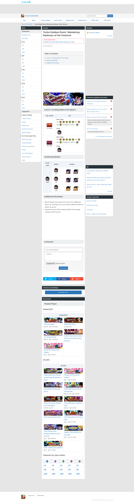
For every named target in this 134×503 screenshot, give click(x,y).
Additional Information (52, 63)
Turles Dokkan (45, 20)
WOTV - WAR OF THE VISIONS (96, 214)
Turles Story (58, 20)
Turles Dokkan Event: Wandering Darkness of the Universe (52, 433)
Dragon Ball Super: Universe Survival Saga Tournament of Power (52, 377)
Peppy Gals (25, 125)
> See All (109, 36)
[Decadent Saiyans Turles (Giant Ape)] (68, 180)
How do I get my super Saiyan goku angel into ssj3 (99, 186)
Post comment (63, 268)
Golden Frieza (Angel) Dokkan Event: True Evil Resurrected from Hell (73, 338)
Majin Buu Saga (26, 139)
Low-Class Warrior (27, 153)
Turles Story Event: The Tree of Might (73, 418)
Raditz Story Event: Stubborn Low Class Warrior (52, 404)
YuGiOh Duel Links (92, 205)
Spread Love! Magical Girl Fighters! (51, 351)
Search (110, 16)
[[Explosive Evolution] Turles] (76, 171)
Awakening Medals (52, 60)
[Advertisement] (67, 9)
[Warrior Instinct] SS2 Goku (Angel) (97, 117)
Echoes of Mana (91, 201)
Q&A (33, 20)
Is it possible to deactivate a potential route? (97, 172)
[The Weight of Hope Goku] (68, 188)
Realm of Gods (26, 118)
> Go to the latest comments (103, 136)
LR (45, 465)
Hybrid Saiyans (26, 132)
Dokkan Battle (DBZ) (31, 16)
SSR (45, 474)
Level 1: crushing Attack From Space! (57, 58)
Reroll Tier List (26, 35)
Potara (24, 150)
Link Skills (25, 38)
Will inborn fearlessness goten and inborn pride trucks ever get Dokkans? (99, 179)
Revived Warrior (26, 143)
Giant (23, 160)
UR (45, 470)
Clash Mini (90, 209)
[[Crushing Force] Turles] (68, 171)
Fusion (24, 122)
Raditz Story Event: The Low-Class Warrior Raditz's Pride (97, 110)
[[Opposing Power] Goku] (76, 188)
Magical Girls (70, 20)
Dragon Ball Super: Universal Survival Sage (72, 390)
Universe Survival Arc (28, 146)
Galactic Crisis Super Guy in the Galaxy (72, 433)
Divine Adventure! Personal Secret (52, 390)
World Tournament (27, 129)
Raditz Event (82, 20)
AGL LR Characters (92, 128)
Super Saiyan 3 (26, 157)
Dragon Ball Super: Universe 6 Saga (73, 404)
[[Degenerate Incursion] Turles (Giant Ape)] (76, 180)
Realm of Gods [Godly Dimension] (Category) (96, 102)
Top (24, 20)
